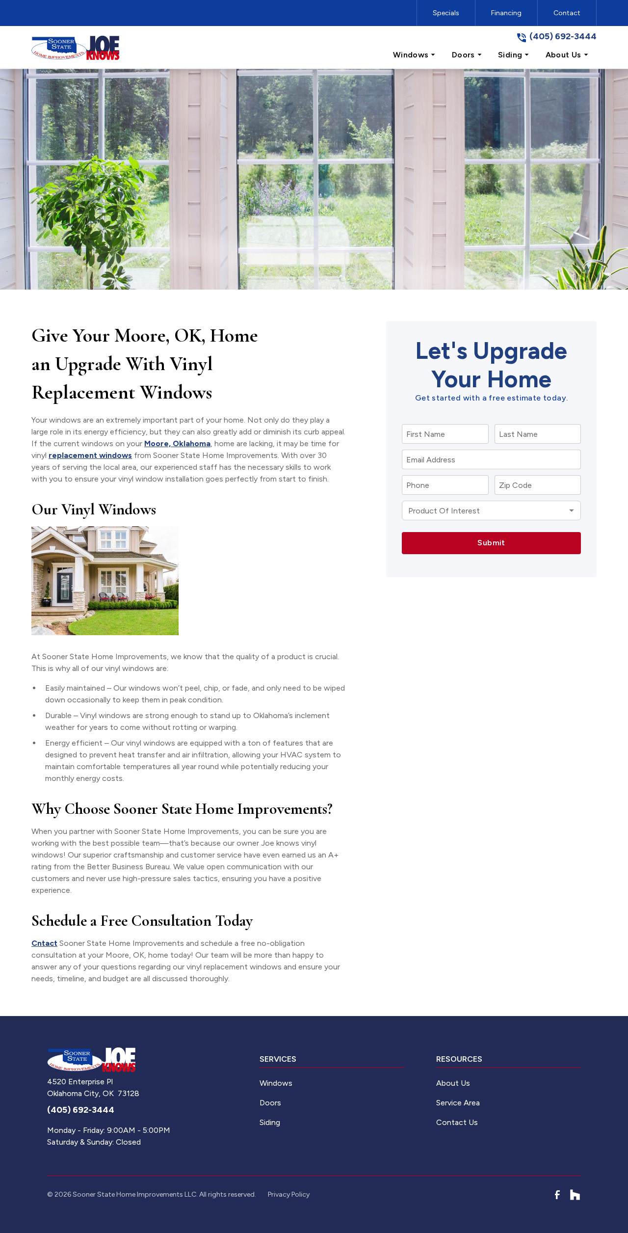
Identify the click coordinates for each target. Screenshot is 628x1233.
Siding (270, 1122)
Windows (276, 1083)
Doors (270, 1102)
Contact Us (457, 1122)
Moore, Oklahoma (177, 443)
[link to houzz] (575, 1195)
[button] (414, 55)
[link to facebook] (557, 1195)
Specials (446, 13)
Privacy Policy (289, 1194)
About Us (453, 1083)
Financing (506, 13)
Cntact (44, 943)
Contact (566, 13)
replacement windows (90, 455)
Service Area (458, 1102)
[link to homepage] (75, 47)
